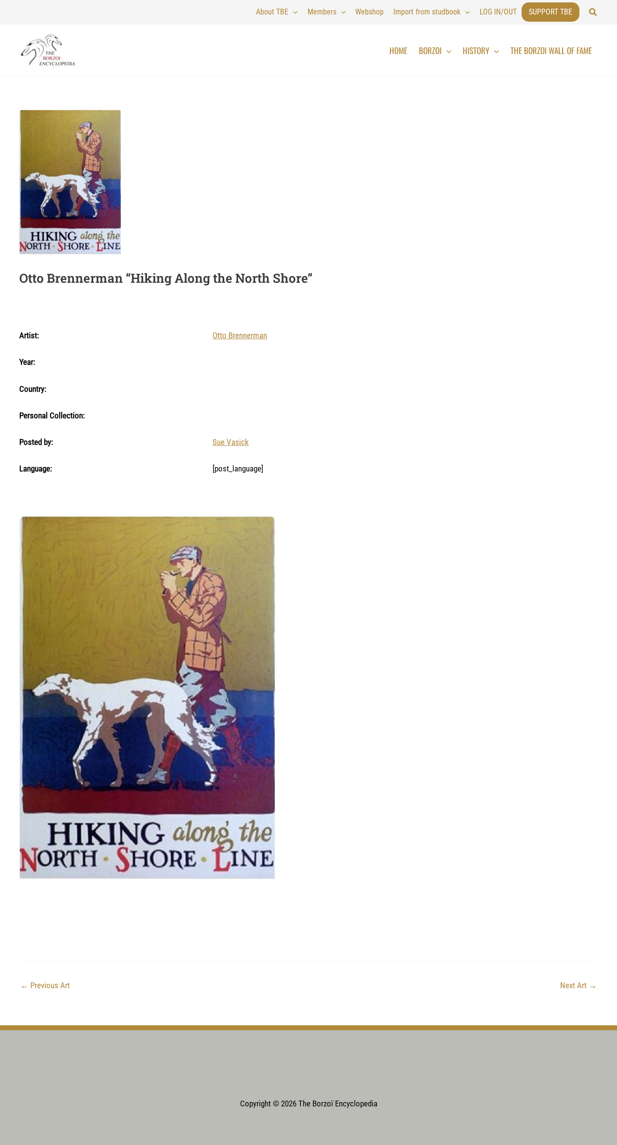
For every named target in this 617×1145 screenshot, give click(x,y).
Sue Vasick (231, 442)
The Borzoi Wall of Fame (551, 50)
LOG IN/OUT (498, 11)
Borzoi (430, 50)
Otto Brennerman (240, 335)
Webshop (369, 11)
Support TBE (550, 11)
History (476, 50)
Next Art (578, 985)
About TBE (272, 11)
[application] (293, 12)
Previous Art (45, 985)
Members (322, 11)
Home (398, 50)
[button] (593, 12)
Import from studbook (426, 11)
